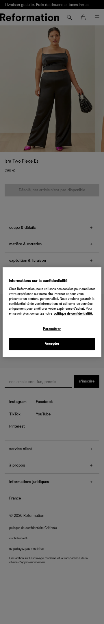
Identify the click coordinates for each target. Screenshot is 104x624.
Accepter (52, 344)
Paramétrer (52, 329)
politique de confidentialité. (73, 313)
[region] (52, 312)
